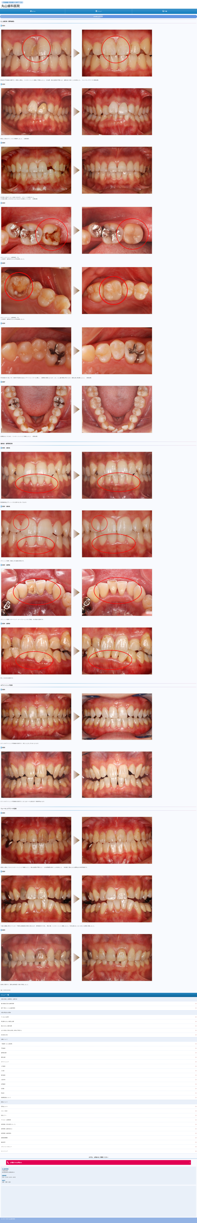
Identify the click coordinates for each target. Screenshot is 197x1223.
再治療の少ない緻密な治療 (7, 1021)
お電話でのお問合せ (16, 1162)
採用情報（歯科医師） (6, 1133)
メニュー (100, 11)
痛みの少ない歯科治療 (6, 1026)
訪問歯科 (3, 1084)
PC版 (166, 11)
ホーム (33, 11)
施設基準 (3, 1142)
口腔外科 (3, 1079)
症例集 (2, 1088)
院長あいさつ (4, 1106)
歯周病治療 (3, 1052)
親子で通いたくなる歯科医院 (8, 1008)
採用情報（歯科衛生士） (7, 1128)
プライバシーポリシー (6, 1146)
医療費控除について (6, 1097)
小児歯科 (3, 1066)
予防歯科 (3, 1048)
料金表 (2, 1093)
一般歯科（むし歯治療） (7, 1043)
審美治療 (3, 1057)
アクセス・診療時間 (6, 1119)
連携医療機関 (4, 1137)
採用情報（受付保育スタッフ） (8, 1124)
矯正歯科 (3, 1075)
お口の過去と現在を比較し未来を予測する (11, 1030)
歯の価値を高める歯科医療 (7, 1003)
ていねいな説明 (5, 1017)
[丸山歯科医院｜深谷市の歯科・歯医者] (12, 4)
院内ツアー (3, 1115)
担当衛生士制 (4, 1034)
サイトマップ (4, 1151)
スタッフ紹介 (4, 1111)
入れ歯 (2, 1070)
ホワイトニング (5, 1061)
